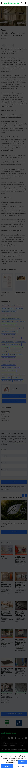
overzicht (9, 760)
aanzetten (13, 762)
